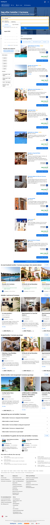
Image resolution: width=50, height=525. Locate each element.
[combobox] (25, 18)
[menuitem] (5, 5)
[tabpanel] (11, 39)
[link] (7, 58)
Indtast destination (7, 17)
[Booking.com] (4, 1)
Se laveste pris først (27, 41)
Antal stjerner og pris (37, 41)
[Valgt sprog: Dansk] (2, 516)
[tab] (6, 24)
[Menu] (48, 1)
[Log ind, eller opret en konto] (44, 1)
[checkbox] (17, 33)
